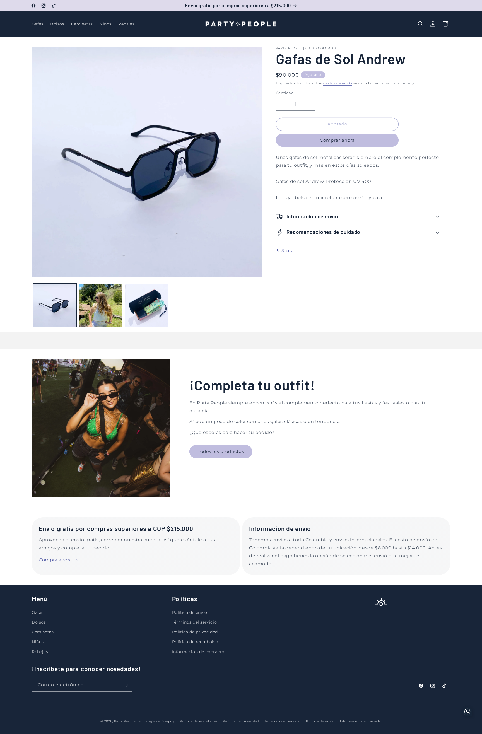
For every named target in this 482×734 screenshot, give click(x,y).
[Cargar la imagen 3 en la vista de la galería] (146, 305)
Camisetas (43, 631)
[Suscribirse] (126, 685)
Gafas (38, 612)
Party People (125, 721)
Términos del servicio (194, 622)
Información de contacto (198, 651)
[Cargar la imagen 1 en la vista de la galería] (54, 305)
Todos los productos (221, 451)
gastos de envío (338, 83)
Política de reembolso (195, 641)
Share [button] (287, 250)
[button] (420, 24)
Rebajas (40, 651)
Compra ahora (55, 559)
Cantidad (285, 93)
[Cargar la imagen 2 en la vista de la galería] (100, 305)
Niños (38, 641)
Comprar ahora (337, 140)
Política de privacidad (195, 631)
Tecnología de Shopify (156, 721)
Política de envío (189, 612)
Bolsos (39, 622)
